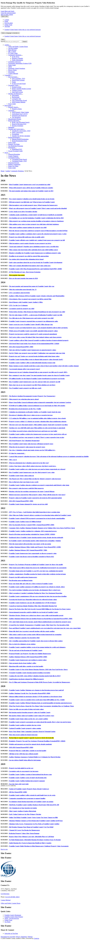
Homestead (11, 147)
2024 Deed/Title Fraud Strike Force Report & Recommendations (34, 343)
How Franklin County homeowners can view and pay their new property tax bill (34, 382)
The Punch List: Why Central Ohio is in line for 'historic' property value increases (35, 479)
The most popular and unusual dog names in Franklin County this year (31, 286)
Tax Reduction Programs (15, 146)
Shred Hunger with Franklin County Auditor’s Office (26, 302)
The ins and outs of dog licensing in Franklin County (25, 650)
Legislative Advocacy (14, 61)
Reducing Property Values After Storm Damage (24, 833)
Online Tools (8, 920)
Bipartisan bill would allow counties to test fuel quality (26, 666)
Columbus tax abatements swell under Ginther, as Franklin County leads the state (35, 412)
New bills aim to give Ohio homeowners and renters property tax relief (31, 318)
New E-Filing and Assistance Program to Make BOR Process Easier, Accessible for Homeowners (39, 682)
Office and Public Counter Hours (18, 46)
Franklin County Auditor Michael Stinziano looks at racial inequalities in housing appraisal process (40, 703)
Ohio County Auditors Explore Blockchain (22, 811)
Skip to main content (7, 14)
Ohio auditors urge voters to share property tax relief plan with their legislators (34, 224)
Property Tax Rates (14, 144)
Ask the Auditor (13, 48)
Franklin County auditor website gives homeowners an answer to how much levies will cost (38, 434)
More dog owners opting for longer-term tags (23, 734)
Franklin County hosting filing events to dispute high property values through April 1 (36, 359)
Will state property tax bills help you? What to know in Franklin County (32, 202)
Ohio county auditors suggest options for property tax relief (27, 227)
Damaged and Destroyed (19, 115)
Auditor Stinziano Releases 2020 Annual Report (28, 657)
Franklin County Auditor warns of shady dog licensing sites (28, 777)
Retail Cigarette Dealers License (21, 88)
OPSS (10, 67)
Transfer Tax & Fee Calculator (21, 136)
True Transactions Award (19, 100)
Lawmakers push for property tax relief (21, 308)
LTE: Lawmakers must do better (19, 292)
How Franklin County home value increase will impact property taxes (31, 444)
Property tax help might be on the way (21, 768)
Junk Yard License (17, 92)
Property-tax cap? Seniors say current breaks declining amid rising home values (34, 356)
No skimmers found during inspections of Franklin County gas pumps (31, 801)
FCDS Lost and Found (19, 83)
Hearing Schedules (17, 125)
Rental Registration (14, 137)
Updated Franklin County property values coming (25, 728)
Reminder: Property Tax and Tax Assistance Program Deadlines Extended (37, 741)
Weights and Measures (15, 93)
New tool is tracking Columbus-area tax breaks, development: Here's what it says (34, 590)
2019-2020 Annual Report (21, 747)
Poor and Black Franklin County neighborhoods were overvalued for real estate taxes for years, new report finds (45, 628)
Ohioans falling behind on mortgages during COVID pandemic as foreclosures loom (35, 696)
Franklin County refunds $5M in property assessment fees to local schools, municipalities (37, 518)
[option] (49, 29)
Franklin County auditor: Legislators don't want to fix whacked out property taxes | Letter (38, 234)
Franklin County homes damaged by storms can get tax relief (28, 504)
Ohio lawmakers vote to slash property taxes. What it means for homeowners (33, 205)
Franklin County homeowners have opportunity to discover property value (33, 553)
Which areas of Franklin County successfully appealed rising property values (33, 331)
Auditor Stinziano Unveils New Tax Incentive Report (29, 693)
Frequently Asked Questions (16, 68)
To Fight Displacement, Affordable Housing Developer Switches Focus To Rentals (35, 840)
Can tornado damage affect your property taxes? (24, 369)
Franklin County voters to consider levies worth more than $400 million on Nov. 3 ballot (37, 700)
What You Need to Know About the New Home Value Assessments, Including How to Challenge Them (41, 706)
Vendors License (17, 90)
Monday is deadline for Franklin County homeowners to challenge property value (35, 253)
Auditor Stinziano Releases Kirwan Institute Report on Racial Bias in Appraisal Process (40, 618)
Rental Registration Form (19, 141)
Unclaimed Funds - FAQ (19, 161)
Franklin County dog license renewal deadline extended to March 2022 (31, 556)
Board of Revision (13, 120)
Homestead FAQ (17, 149)
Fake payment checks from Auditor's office (22, 663)
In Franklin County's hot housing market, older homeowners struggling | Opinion (35, 540)
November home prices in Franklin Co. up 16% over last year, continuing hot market (36, 571)
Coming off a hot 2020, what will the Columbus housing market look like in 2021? (35, 676)
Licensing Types (13, 85)
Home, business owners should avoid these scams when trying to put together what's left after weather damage (44, 366)
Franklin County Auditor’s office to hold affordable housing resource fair (32, 362)
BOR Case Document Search (20, 122)
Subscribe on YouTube (11, 933)
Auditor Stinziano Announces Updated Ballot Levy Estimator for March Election (34, 757)
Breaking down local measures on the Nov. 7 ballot (25, 409)
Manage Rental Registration (20, 139)
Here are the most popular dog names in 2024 (23, 278)
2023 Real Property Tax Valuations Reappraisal (24, 440)
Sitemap (30, 936)
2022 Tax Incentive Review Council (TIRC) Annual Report (31, 525)
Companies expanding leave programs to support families (27, 798)
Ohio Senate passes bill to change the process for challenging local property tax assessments (37, 568)
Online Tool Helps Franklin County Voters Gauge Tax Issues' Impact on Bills (33, 817)
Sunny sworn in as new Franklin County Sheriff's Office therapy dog (31, 324)
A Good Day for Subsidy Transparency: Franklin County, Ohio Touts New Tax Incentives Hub (39, 625)
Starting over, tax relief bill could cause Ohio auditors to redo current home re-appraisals (37, 428)
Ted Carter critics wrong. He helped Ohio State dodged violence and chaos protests (35, 337)
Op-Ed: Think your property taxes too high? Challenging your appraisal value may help (37, 353)
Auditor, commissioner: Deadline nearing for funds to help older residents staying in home (37, 574)
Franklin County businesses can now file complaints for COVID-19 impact (32, 602)
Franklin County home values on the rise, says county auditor (28, 719)
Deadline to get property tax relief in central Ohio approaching (29, 256)
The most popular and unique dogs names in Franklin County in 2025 (31, 191)
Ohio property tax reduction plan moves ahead (24, 399)
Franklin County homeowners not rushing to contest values (28, 660)
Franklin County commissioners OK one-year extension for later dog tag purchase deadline (38, 596)
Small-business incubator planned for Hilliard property (26, 679)
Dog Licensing (12, 77)
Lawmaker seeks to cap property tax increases (23, 771)
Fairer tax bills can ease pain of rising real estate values (26, 709)
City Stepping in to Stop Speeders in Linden (23, 808)
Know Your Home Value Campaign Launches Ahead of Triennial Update (32, 731)
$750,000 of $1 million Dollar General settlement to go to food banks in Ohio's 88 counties (37, 405)
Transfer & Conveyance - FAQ (21, 131)
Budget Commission (14, 164)
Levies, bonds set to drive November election (23, 211)
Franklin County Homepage (12, 915)
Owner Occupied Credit (15, 151)
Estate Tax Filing (13, 166)
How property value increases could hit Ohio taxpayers (26, 488)
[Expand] (10, 45)
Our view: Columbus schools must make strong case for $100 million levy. (32, 450)
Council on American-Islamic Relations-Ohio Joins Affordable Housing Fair (33, 606)
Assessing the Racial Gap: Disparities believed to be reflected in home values (33, 599)
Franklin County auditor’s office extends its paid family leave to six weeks (32, 795)
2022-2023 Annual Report (21, 501)
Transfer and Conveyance (15, 129)
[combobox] (10, 33)
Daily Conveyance (17, 132)
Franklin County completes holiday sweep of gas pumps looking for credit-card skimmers (37, 647)
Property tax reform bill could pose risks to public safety (27, 237)
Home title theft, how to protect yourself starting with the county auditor (32, 631)
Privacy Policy (12, 70)
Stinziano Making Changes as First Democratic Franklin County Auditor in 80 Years (36, 820)
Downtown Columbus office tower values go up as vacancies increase (31, 415)
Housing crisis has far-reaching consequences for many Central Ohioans (31, 491)
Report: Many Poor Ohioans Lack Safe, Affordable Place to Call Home (31, 836)
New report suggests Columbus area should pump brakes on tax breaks (31, 199)
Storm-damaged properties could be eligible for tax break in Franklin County (33, 612)
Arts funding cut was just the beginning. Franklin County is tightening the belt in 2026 (36, 218)
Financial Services (13, 163)
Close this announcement (8, 13)
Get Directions (5, 894)
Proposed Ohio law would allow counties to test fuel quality (27, 750)
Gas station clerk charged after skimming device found (26, 259)
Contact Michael (13, 73)
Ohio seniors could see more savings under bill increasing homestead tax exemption (35, 634)
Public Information (17, 60)
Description (15, 95)
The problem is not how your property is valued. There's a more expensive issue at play (36, 437)
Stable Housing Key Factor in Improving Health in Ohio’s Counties (30, 843)
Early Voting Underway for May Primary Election (25, 814)
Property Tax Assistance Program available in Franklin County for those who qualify (36, 564)
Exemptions (15, 134)
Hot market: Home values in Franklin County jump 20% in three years (31, 715)
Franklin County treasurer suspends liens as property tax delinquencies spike (33, 321)
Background (15, 97)
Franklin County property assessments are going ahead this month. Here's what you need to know (40, 722)
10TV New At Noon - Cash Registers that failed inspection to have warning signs (34, 512)
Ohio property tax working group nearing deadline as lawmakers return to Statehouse (36, 221)
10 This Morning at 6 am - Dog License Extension (24, 272)
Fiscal (6, 152)
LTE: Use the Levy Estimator (18, 305)
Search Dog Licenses (18, 80)
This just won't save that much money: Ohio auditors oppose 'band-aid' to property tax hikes (38, 424)
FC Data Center (13, 53)
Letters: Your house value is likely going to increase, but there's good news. (32, 466)
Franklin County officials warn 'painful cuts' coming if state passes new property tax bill (37, 240)
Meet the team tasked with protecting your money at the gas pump (30, 544)
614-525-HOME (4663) (12, 897)
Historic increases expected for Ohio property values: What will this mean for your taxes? (37, 494)
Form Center (12, 65)
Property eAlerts (17, 109)
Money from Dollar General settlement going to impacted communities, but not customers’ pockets (40, 402)
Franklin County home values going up (21, 475)
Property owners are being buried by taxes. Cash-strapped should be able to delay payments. (38, 327)
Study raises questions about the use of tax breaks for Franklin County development (35, 262)
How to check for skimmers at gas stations (22, 644)
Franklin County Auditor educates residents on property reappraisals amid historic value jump (39, 485)
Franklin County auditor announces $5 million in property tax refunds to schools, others (37, 587)
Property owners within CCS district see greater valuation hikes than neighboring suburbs (37, 421)
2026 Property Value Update (20, 112)
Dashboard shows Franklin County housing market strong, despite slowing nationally (36, 537)
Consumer (7, 75)
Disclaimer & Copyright (8, 936)
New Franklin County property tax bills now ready (25, 388)
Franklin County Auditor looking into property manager (27, 781)
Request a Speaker (17, 58)
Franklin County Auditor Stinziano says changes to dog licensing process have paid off (36, 690)
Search (3, 41)
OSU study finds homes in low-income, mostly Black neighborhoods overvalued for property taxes (40, 622)
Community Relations (14, 55)
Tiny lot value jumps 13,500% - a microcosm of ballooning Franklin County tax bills (35, 315)
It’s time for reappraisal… (17, 453)
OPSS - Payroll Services (11, 918)
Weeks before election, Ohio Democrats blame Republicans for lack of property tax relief (37, 312)
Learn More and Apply (7, 11)
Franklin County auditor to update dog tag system (25, 725)
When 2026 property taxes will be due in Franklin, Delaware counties (31, 188)
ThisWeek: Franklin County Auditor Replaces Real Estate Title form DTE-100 (34, 805)
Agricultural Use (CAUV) (20, 114)
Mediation (11, 127)
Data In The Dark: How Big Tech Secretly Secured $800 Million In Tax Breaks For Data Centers (40, 609)
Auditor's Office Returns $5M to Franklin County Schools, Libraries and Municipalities (36, 296)
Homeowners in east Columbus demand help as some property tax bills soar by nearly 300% (38, 372)
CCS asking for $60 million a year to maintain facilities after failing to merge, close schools (37, 418)
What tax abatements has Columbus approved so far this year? (29, 463)
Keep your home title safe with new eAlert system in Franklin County (31, 583)
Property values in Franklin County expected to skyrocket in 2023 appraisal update (35, 498)
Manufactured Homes (14, 119)
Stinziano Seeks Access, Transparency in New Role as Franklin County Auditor (34, 824)
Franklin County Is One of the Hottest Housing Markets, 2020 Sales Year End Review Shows (38, 669)
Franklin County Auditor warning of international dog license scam (30, 774)
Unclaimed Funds (13, 157)
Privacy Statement (21, 936)
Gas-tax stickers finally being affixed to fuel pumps (25, 760)
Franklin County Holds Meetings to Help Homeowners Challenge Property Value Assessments (39, 846)
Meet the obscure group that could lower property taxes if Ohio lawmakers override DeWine (38, 230)
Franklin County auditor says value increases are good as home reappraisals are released (37, 469)
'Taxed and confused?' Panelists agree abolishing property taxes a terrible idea (34, 246)
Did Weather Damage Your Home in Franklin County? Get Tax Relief (31, 827)
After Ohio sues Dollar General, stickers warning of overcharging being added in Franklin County (40, 515)
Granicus (36, 938)
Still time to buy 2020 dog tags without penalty (23, 754)
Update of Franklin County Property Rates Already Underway (29, 789)
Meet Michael (12, 50)
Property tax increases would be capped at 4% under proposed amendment (33, 334)
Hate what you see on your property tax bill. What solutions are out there (32, 385)
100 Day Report (18, 792)
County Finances (13, 156)
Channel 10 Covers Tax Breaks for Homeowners (24, 830)
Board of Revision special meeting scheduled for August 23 (32, 534)
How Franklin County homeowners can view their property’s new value (32, 472)
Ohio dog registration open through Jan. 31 (22, 289)
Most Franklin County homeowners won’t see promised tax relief (29, 184)
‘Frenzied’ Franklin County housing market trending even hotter (29, 672)
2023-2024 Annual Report (21, 347)
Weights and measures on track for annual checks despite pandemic (30, 744)
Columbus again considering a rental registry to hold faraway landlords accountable (35, 215)
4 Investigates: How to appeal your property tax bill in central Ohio (30, 299)
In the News (15, 56)
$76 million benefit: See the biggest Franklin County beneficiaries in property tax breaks (37, 378)
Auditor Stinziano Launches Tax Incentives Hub (24, 637)
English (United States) (22, 29)
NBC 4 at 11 (13, 459)
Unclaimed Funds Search (19, 159)
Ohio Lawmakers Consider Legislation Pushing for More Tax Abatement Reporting (35, 593)
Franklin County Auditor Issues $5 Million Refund (25, 521)
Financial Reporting (14, 154)
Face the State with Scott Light (18, 784)
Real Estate (7, 105)
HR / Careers (12, 51)
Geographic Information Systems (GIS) (20, 63)
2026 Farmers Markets (18, 102)
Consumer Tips (16, 99)
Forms (14, 82)
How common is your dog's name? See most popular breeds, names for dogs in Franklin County (39, 375)
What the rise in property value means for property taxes (27, 447)
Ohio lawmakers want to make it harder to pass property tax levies (30, 243)
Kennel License (16, 87)
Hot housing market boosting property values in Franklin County (29, 712)
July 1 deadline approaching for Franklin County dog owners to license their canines (36, 641)
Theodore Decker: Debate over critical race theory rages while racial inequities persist (36, 615)
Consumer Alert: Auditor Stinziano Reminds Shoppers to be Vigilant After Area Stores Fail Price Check (42, 528)
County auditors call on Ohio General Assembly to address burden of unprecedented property (39, 340)
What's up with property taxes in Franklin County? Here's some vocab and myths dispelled (38, 208)
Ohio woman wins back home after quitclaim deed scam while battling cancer (33, 250)
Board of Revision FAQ (19, 124)
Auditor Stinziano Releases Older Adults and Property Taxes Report (35, 547)
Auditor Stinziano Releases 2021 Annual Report (28, 550)
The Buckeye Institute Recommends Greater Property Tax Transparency (32, 396)
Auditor (7, 171)
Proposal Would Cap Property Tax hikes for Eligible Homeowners (30, 653)
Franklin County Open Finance (13, 917)
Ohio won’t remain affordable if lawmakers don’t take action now (30, 265)
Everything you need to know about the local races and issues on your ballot (33, 431)
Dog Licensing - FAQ (18, 78)
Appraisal (11, 110)
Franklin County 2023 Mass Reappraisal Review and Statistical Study (35, 269)
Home (2, 171)
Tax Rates (7, 922)
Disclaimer (11, 72)
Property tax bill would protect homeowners (23, 577)
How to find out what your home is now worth (23, 482)
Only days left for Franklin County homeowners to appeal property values (32, 350)
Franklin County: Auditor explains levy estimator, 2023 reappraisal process (33, 531)
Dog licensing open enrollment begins (21, 580)
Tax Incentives (16, 117)
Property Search (13, 107)
